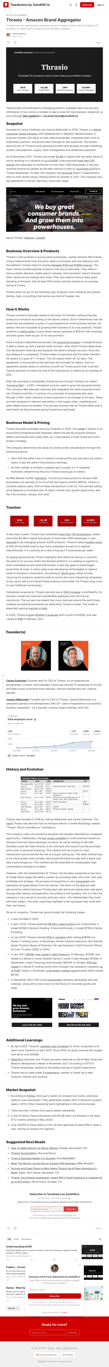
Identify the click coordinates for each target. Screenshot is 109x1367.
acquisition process (68, 342)
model (81, 428)
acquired (67, 172)
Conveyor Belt (15, 385)
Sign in (100, 4)
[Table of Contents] (3, 683)
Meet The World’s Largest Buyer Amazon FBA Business (43, 1163)
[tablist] (19, 1239)
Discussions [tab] (27, 1239)
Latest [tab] (16, 1239)
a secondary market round (62, 970)
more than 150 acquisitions (75, 534)
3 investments (51, 1072)
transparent (83, 881)
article (14, 557)
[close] (80, 1265)
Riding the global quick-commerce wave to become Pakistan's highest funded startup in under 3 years (41, 1251)
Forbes (31, 1095)
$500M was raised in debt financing (48, 954)
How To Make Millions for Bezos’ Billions (34, 1148)
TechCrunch (68, 573)
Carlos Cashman (16, 680)
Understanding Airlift (19, 1246)
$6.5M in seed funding (61, 924)
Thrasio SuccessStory (24, 1153)
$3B (20, 619)
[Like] (8, 42)
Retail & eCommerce (16, 15)
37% (8, 374)
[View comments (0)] (31, 1259)
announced (55, 979)
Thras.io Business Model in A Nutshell (33, 1158)
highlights (40, 478)
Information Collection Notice (53, 1305)
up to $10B (51, 160)
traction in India (38, 608)
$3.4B (59, 156)
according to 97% (86, 168)
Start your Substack (47, 1354)
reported (11, 542)
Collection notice (70, 1348)
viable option (27, 331)
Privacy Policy (74, 1305)
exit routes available (54, 838)
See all (11, 1308)
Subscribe (87, 4)
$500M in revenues (46, 615)
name (9, 823)
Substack (41, 1361)
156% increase (71, 592)
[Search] (70, 4)
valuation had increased (54, 1046)
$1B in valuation (56, 937)
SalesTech (17, 1059)
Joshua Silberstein (17, 699)
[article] (54, 1253)
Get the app (67, 1354)
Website (29, 237)
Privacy (51, 1348)
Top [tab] (9, 1239)
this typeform (31, 116)
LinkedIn (40, 237)
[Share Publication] (76, 4)
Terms (58, 1348)
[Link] (2, 124)
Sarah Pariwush (19, 34)
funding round (93, 542)
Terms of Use (67, 1302)
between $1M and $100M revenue (72, 265)
